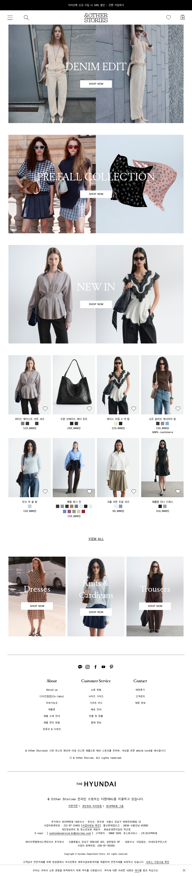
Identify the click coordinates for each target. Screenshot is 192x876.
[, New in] (96, 294)
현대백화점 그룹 (115, 806)
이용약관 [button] (73, 806)
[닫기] (184, 5)
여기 (137, 870)
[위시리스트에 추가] (45, 408)
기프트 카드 (96, 703)
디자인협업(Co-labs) (52, 696)
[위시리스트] (168, 17)
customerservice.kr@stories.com (70, 833)
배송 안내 (96, 709)
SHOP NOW (96, 83)
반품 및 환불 (96, 716)
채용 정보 (140, 703)
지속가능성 (52, 703)
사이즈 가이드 (96, 696)
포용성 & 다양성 (52, 729)
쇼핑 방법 (96, 690)
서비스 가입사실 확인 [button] (157, 862)
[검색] (26, 17)
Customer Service (96, 681)
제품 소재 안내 (52, 716)
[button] (29, 384)
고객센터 (140, 696)
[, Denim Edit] (96, 74)
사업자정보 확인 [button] (91, 825)
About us (52, 690)
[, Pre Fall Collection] (96, 184)
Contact (140, 681)
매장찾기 (140, 690)
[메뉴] (10, 17)
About (52, 681)
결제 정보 (96, 722)
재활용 (51, 709)
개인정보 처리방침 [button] (92, 806)
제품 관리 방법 (52, 722)
